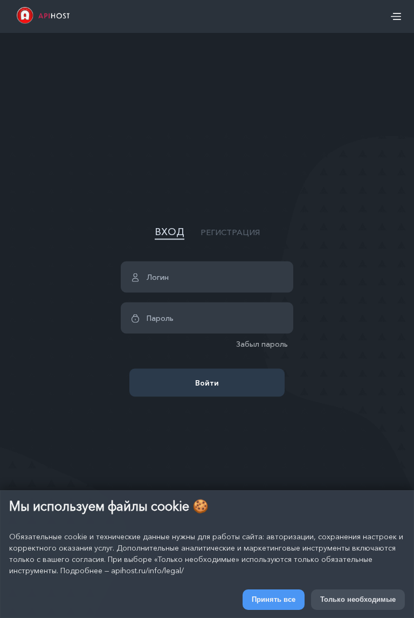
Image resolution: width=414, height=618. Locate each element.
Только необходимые (358, 599)
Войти (207, 382)
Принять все (273, 599)
